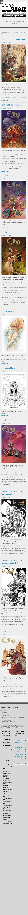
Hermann (10, 762)
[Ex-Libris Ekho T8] (13, 334)
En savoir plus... (4, 100)
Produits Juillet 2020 (7, 805)
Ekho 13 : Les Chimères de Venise (12, 39)
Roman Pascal (7, 815)
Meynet (6, 771)
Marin (11, 766)
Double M (9, 754)
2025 (4, 739)
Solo (8, 819)
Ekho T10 (4, 175)
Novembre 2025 (19, 745)
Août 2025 (17, 749)
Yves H (4, 825)
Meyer (4, 768)
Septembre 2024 (19, 758)
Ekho (10, 756)
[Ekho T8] (13, 256)
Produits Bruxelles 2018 (7, 799)
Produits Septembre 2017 (7, 811)
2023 (10, 737)
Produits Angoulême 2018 (7, 788)
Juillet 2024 (17, 761)
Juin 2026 (17, 740)
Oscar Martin (5, 785)
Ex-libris (5, 314)
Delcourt (7, 752)
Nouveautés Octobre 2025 (7, 783)
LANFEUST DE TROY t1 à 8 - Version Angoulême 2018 (11, 561)
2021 (9, 735)
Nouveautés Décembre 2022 (6, 776)
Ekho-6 (3, 420)
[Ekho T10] (13, 199)
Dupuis (6, 756)
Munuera (9, 773)
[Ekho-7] (13, 655)
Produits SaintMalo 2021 (7, 808)
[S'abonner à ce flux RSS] (25, 36)
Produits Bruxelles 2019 (7, 802)
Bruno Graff (10, 32)
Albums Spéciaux (7, 744)
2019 (4, 735)
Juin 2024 (17, 763)
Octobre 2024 (18, 756)
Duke (4, 756)
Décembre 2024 (19, 754)
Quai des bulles (6, 813)
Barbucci (9, 750)
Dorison (4, 753)
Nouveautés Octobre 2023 (6, 779)
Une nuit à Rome (6, 823)
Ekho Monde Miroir (7, 368)
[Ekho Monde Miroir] (13, 390)
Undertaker (10, 821)
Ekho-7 (3, 631)
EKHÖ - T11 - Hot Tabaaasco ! (11, 105)
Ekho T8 (3, 232)
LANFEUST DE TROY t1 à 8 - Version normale (11, 492)
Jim (10, 764)
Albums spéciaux (7, 42)
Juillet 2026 (17, 738)
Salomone (5, 819)
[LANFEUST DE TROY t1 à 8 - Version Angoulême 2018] (13, 586)
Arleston (5, 748)
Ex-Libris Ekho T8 (7, 311)
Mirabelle (5, 773)
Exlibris (6, 760)
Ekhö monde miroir (6, 757)
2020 (7, 735)
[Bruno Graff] (14, 9)
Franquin (5, 762)
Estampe (5, 371)
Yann (11, 823)
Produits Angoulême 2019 (7, 792)
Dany (4, 751)
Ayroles (8, 748)
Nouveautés (16, 32)
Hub (3, 764)
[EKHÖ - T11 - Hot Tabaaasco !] (13, 128)
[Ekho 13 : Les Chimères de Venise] (13, 63)
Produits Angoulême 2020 (7, 795)
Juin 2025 (17, 752)
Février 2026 (18, 742)
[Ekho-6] (13, 443)
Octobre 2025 (18, 747)
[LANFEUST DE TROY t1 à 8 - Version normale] (13, 518)
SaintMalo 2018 (6, 817)
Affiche (7, 739)
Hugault (7, 765)
